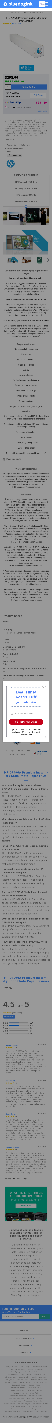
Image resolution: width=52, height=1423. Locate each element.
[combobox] (42, 4)
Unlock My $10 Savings (26, 722)
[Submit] (41, 4)
